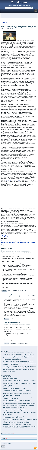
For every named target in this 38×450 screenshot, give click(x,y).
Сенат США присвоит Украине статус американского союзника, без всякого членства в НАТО (18, 387)
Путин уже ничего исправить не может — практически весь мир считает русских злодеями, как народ (20, 420)
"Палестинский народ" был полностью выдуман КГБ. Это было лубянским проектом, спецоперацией (19, 427)
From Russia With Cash (13, 180)
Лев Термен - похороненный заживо (13, 407)
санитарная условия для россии (14, 294)
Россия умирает (7, 376)
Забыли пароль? (7, 443)
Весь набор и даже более (12, 322)
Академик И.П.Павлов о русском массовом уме (16, 422)
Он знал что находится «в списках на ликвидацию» (18, 352)
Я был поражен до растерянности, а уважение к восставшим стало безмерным (17, 394)
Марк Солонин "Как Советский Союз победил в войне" (18, 410)
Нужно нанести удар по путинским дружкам (15, 251)
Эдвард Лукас (5, 236)
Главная (4, 22)
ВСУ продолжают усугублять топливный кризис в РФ (18, 361)
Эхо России (19, 2)
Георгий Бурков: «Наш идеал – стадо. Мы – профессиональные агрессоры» (15, 416)
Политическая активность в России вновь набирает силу (19, 403)
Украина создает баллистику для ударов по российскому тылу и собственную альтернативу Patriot (19, 367)
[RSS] (35, 448)
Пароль (4, 438)
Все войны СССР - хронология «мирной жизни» (17, 424)
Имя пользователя (7, 433)
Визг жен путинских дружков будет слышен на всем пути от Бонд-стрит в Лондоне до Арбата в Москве (18, 241)
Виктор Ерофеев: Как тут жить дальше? (14, 409)
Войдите (3, 244)
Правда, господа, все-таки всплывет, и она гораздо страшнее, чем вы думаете (17, 397)
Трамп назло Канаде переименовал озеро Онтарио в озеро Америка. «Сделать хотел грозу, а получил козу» (19, 355)
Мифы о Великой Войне (10, 378)
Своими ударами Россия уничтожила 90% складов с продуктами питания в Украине (18, 358)
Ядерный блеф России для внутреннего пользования (18, 405)
